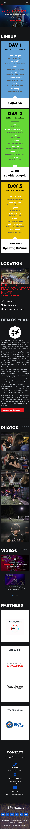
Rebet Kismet (15, 197)
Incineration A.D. (15, 224)
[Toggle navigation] (27, 3)
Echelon (15, 67)
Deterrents (15, 230)
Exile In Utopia (15, 78)
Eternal (15, 157)
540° (15, 124)
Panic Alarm (15, 72)
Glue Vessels (15, 202)
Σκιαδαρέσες (15, 244)
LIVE (21, 562)
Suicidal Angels (15, 175)
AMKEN (15, 171)
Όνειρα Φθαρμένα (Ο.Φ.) (15, 130)
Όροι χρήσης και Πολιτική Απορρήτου (15, 825)
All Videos (24, 549)
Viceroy (15, 83)
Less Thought (15, 56)
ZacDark (15, 141)
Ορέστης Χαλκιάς (15, 248)
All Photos (24, 426)
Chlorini (15, 135)
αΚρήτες (15, 89)
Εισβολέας (15, 103)
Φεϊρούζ (15, 61)
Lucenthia (15, 146)
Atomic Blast (15, 213)
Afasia (15, 208)
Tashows (10, 828)
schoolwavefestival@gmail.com (15, 794)
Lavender (15, 219)
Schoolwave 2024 (13, 562)
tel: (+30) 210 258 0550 (15, 770)
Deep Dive (15, 152)
